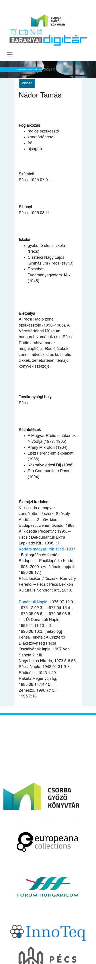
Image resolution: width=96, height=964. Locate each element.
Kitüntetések (30, 430)
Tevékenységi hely (35, 397)
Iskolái (24, 240)
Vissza (27, 83)
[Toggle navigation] (10, 54)
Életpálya (27, 314)
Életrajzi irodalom (34, 502)
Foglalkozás (29, 126)
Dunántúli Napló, (33, 602)
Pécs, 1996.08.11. (35, 213)
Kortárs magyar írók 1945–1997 (47, 549)
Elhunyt (25, 207)
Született (26, 174)
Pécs (23, 403)
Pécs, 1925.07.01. (35, 180)
